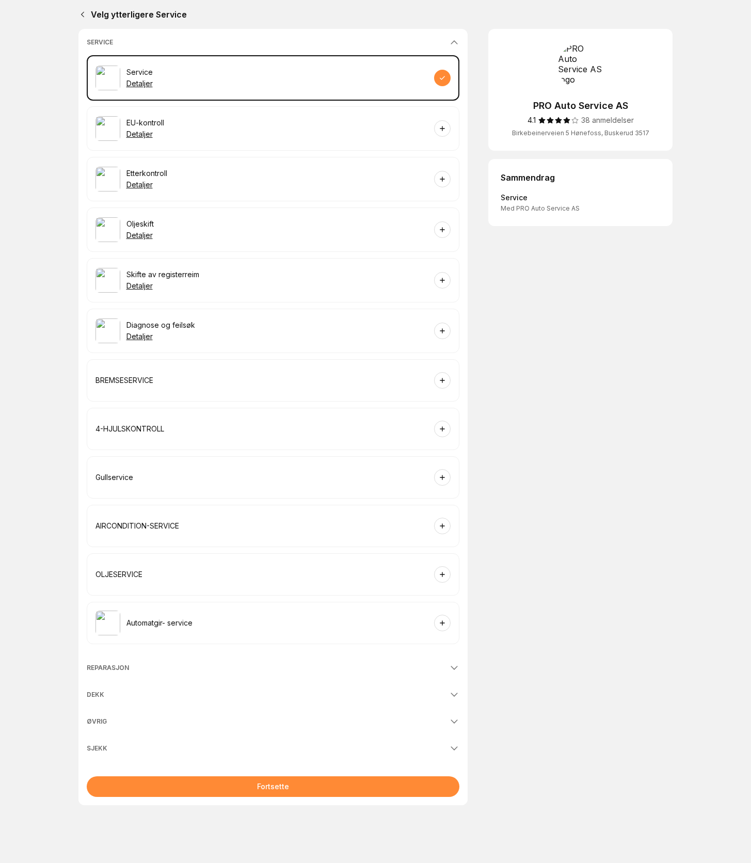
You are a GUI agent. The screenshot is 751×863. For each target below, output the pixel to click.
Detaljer (139, 83)
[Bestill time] (442, 78)
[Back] (80, 14)
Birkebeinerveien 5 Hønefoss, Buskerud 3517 (580, 133)
